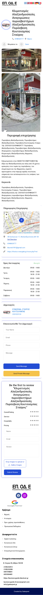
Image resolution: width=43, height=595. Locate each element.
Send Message (21, 366)
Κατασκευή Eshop (10, 547)
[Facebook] (18, 495)
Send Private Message (21, 374)
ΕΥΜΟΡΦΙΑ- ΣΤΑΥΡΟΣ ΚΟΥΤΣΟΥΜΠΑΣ (21, 310)
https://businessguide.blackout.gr (16, 578)
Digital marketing (10, 539)
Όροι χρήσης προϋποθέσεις (14, 522)
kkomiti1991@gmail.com (16, 248)
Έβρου (29, 39)
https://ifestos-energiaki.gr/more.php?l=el (22, 252)
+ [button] (6, 214)
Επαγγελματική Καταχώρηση (14, 551)
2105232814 (8, 567)
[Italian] (34, 3)
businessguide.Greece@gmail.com (17, 582)
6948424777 (19, 39)
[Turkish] (31, 3)
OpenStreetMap (28, 232)
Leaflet (20, 232)
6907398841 (8, 572)
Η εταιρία (7, 518)
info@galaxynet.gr (10, 584)
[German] (37, 3)
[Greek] (25, 3)
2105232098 (8, 569)
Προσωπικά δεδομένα (12, 526)
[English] (28, 3)
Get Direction (12, 239)
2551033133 (16, 314)
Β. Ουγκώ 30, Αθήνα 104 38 (13, 563)
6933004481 (8, 574)
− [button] (6, 217)
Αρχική (6, 514)
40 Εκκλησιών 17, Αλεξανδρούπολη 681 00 (23, 237)
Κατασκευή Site (9, 543)
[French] (39, 3)
